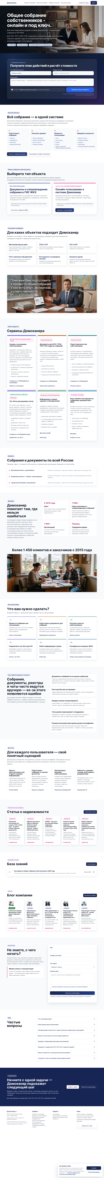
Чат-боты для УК (36, 1122)
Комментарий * (14, 77)
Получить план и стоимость (80, 89)
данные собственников (39, 140)
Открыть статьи (75, 437)
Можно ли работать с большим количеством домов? (54, 1052)
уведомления (13, 140)
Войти (93, 3)
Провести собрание (38, 789)
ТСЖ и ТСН (43, 244)
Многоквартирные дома (18, 244)
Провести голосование (16, 385)
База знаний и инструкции (60, 1115)
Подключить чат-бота (16, 437)
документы (13, 142)
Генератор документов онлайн (38, 1126)
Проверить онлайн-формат (64, 210)
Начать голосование (15, 635)
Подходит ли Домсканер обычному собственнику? (53, 1041)
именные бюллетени (15, 144)
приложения (81, 144)
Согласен (93, 1168)
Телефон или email (57, 69)
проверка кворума (83, 140)
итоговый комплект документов (86, 146)
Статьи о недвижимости (28, 812)
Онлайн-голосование (29, 2)
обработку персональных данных (28, 89)
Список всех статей (90, 811)
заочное (57, 142)
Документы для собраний (39, 1115)
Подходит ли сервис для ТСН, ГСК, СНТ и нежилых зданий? (56, 1047)
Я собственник (13, 789)
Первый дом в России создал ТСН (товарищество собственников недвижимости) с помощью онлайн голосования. (70, 915)
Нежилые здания (76, 257)
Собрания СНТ (36, 1119)
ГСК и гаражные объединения (20, 257)
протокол (80, 142)
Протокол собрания (42, 2)
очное (56, 138)
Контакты (55, 1119)
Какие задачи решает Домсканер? (48, 1024)
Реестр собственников (38, 1120)
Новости (10, 891)
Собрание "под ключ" (54, 2)
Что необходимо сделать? (17, 69)
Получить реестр (75, 385)
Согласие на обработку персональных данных (17, 1122)
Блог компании (19, 895)
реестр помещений (38, 138)
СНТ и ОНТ (73, 244)
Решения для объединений (63, 789)
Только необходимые (94, 1172)
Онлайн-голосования (38, 1114)
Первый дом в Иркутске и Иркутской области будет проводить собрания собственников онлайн (33, 915)
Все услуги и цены (66, 2)
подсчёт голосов (82, 138)
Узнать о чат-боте (14, 656)
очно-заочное (59, 140)
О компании (56, 1114)
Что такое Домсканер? (45, 1019)
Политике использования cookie (67, 1174)
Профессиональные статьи (60, 1117)
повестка (12, 138)
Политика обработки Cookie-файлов (15, 1124)
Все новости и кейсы (90, 895)
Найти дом (43, 437)
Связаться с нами (83, 2)
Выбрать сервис (73, 1087)
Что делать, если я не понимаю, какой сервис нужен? (54, 1058)
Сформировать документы (47, 635)
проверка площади (38, 144)
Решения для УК (82, 789)
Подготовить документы (47, 385)
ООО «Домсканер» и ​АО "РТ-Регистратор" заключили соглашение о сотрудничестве (52, 914)
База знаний (17, 864)
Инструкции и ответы (13, 859)
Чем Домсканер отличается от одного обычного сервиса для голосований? (61, 1030)
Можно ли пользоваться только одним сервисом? (53, 1035)
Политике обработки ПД (73, 1172)
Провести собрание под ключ (17, 154)
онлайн (57, 144)
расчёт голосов (37, 142)
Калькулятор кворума (38, 1117)
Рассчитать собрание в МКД (19, 210)
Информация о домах (38, 1123)
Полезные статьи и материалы (15, 807)
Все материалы (91, 864)
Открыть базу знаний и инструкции (80, 656)
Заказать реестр (75, 635)
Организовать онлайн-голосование (39, 154)
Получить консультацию (72, 993)
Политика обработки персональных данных (16, 1121)
